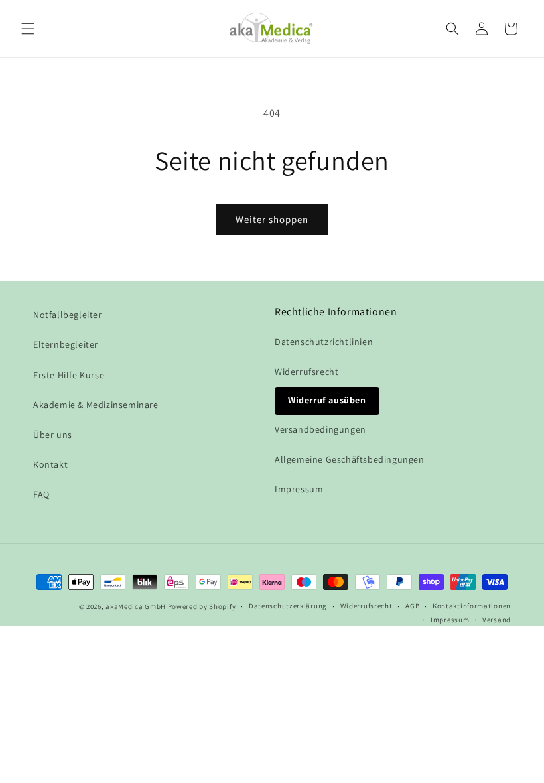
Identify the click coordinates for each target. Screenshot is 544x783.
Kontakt (50, 464)
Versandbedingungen (320, 429)
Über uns (52, 435)
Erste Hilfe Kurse (68, 375)
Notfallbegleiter (67, 314)
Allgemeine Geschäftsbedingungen (350, 459)
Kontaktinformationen (472, 605)
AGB (412, 605)
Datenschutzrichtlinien (324, 342)
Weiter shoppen (272, 219)
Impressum (299, 489)
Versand (496, 619)
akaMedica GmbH (135, 606)
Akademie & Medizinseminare (96, 405)
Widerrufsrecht (306, 372)
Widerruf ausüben (327, 400)
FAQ (41, 494)
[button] (27, 28)
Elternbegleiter (65, 344)
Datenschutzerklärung (288, 605)
